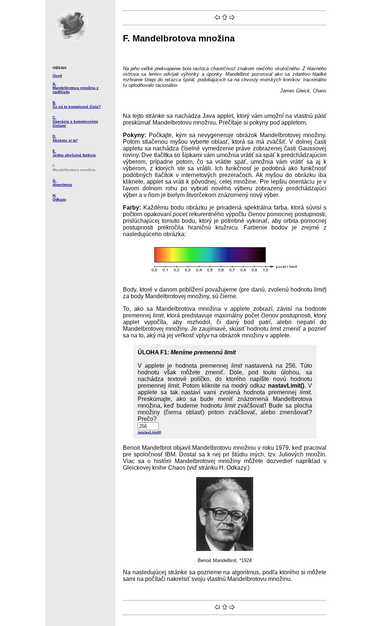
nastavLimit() (149, 432)
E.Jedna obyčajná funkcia (74, 153)
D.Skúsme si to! (65, 138)
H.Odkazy (59, 197)
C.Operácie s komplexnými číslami (75, 121)
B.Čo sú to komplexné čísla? (77, 105)
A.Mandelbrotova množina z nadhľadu (75, 88)
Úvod (57, 76)
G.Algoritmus (62, 182)
